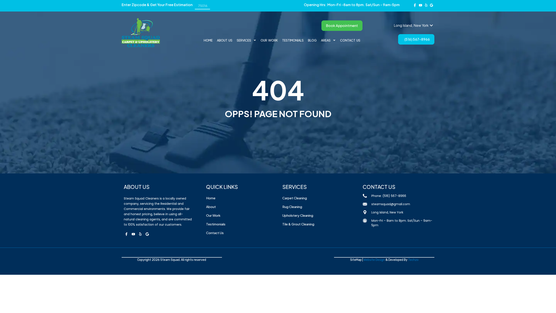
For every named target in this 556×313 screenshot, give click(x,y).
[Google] (147, 234)
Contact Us (350, 40)
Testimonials (293, 40)
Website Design (374, 260)
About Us (224, 40)
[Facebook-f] (415, 5)
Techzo (413, 260)
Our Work (269, 40)
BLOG (312, 40)
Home (208, 40)
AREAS (326, 40)
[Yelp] (140, 234)
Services (244, 40)
